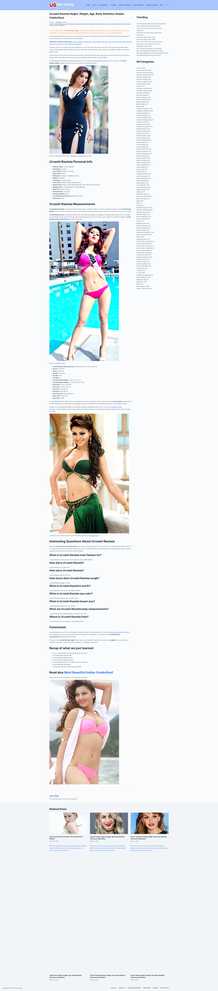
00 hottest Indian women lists (99, 61)
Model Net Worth (141, 194)
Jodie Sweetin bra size (100, 42)
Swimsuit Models (121, 24)
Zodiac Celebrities (59, 25)
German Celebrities (142, 153)
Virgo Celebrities (141, 277)
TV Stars (139, 273)
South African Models (143, 243)
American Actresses (142, 72)
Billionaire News (141, 95)
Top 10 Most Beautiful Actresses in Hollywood (151, 24)
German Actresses (142, 151)
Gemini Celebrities (142, 149)
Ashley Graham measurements (82, 42)
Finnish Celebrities (142, 140)
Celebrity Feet (140, 122)
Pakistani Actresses (142, 207)
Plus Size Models (141, 219)
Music (138, 203)
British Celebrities (138, 5)
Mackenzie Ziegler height (78, 156)
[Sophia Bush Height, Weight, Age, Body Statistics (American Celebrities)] (68, 909)
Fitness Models (141, 147)
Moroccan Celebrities (143, 196)
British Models (141, 102)
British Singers (141, 104)
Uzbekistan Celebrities (143, 275)
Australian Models (142, 93)
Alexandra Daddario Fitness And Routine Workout (152, 53)
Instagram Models (142, 174)
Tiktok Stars (140, 268)
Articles (138, 86)
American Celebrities (125, 5)
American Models (142, 77)
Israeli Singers (140, 183)
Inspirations (140, 171)
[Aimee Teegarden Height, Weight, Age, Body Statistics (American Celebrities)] (150, 823)
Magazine (139, 192)
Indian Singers (140, 169)
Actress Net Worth (142, 70)
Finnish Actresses (142, 138)
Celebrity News (141, 129)
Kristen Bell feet (93, 535)
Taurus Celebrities (142, 266)
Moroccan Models (142, 198)
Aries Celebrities (141, 84)
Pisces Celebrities (110, 24)
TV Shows (139, 270)
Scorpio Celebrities (142, 234)
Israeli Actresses (141, 176)
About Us (113, 988)
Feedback (155, 988)
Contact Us (122, 988)
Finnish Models (141, 142)
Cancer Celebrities (142, 117)
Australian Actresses (143, 88)
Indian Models (100, 24)
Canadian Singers (142, 115)
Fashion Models (59, 24)
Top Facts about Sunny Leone (146, 37)
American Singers (142, 79)
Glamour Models (69, 24)
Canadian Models (142, 113)
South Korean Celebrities (144, 248)
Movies (138, 201)
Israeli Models (140, 180)
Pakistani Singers (141, 214)
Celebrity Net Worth (142, 126)
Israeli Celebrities (141, 178)
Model (69, 180)
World (88, 5)
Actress (51, 24)
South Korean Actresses (144, 246)
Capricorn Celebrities (143, 120)
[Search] (168, 5)
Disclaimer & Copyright (134, 988)
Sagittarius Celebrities (143, 232)
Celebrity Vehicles (142, 131)
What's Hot (140, 282)
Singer (138, 237)
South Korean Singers (143, 252)
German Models (141, 156)
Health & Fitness (141, 160)
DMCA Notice (147, 988)
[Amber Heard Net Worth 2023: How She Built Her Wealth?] (68, 823)
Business (113, 5)
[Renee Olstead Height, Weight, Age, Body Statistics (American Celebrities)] (150, 909)
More (161, 5)
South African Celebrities (144, 241)
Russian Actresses (142, 225)
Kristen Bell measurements (73, 44)
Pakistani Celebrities (143, 210)
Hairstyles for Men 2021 (144, 46)
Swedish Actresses (142, 255)
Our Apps (139, 205)
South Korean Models (143, 250)
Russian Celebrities (142, 228)
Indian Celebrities (91, 24)
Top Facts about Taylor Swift (145, 39)
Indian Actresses (80, 24)
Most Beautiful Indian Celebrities (88, 672)
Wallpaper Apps (141, 279)
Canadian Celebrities (152, 5)
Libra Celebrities (141, 187)
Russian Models (141, 230)
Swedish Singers (141, 261)
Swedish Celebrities (142, 257)
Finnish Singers (141, 144)
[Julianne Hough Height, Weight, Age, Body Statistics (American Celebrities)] (109, 823)
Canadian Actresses (142, 108)
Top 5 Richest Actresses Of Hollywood (148, 48)
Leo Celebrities (141, 185)
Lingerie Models (141, 189)
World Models (140, 286)
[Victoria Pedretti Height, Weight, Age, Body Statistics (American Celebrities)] (109, 909)
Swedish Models (141, 259)
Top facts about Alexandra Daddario (148, 26)
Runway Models (141, 223)
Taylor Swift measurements (117, 42)
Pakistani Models (141, 212)
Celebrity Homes (141, 124)
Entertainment (103, 5)
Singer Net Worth (142, 239)
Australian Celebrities (143, 90)
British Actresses (141, 97)
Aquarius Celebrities (142, 81)
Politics (94, 5)
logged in (61, 799)
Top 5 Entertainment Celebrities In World (149, 51)
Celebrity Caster (60, 363)
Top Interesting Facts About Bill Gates (148, 55)
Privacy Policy (164, 988)
